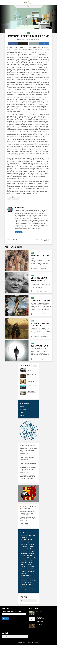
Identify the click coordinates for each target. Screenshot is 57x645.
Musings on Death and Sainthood (39, 279)
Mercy (23, 569)
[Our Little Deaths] (17, 350)
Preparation (15, 199)
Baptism (24, 537)
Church (31, 544)
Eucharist (24, 553)
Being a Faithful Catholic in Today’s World (31, 370)
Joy (30, 562)
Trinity (30, 584)
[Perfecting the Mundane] (23, 387)
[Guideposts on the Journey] (23, 381)
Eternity (32, 551)
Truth (30, 586)
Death (9, 199)
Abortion (24, 535)
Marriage (31, 566)
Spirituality (32, 580)
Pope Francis (32, 571)
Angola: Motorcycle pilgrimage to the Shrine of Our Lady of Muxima (28, 469)
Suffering (31, 582)
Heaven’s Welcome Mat (40, 256)
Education (24, 551)
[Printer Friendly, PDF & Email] (14, 197)
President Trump (26, 575)
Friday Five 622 (24, 523)
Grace (32, 557)
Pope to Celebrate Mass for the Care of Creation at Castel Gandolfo (28, 450)
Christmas (24, 544)
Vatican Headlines (28, 445)
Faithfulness (25, 555)
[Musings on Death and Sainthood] (17, 283)
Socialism (24, 580)
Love (23, 566)
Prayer (23, 573)
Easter (29, 548)
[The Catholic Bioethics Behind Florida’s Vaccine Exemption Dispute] (23, 392)
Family (32, 555)
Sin (29, 577)
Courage (24, 546)
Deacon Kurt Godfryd (37, 313)
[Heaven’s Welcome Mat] (17, 260)
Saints (23, 577)
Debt (23, 548)
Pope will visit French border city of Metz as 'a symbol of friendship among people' (27, 476)
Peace (23, 571)
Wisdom (24, 589)
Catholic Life (25, 542)
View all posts (18, 232)
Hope (30, 560)
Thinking (24, 584)
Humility (24, 562)
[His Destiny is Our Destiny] (23, 375)
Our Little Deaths (39, 346)
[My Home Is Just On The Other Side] (17, 328)
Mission (30, 569)
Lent (23, 564)
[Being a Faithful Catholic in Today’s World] (23, 370)
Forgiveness (25, 557)
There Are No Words (41, 301)
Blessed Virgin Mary (26, 539)
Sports (23, 582)
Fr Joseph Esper (22, 39)
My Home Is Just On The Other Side (40, 324)
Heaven (23, 560)
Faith (32, 252)
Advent (32, 535)
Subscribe (5, 618)
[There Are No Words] (17, 305)
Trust (23, 586)
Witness (31, 589)
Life (29, 564)
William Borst (35, 291)
